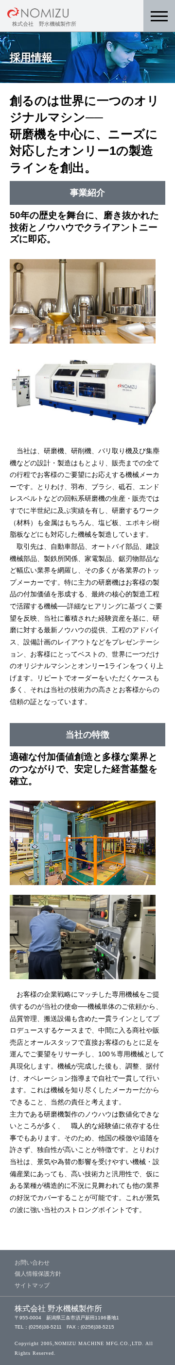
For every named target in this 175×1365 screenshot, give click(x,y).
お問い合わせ (32, 1263)
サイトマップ (32, 1285)
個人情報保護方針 (38, 1274)
